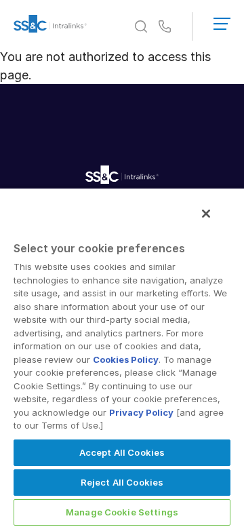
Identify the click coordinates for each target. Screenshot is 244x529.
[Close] (206, 214)
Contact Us (164, 27)
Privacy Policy (141, 412)
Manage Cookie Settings (122, 512)
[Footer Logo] (122, 177)
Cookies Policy (126, 359)
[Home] (50, 26)
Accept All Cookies (122, 452)
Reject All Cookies (122, 482)
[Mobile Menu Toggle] (222, 21)
